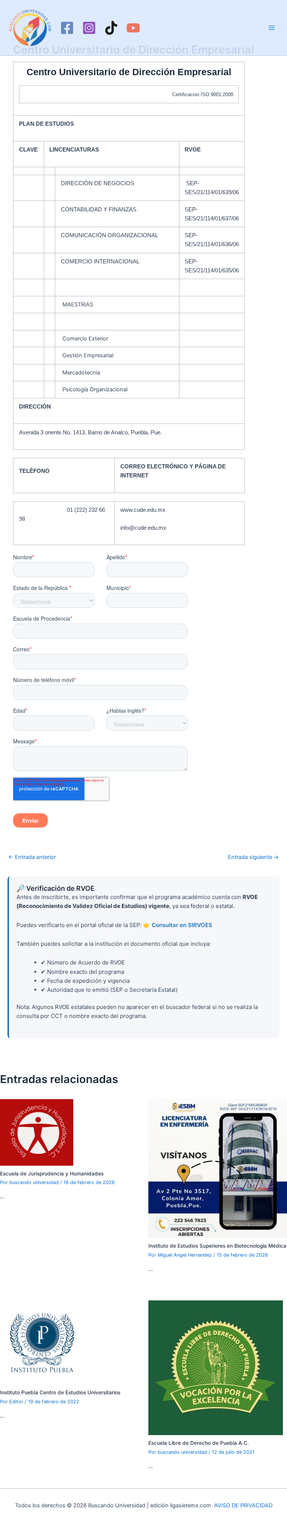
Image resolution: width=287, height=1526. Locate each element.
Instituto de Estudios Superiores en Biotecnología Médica (217, 1246)
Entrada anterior (32, 857)
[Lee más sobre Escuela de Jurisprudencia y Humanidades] (36, 1132)
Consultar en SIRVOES (182, 925)
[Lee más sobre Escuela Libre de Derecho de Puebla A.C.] (215, 1367)
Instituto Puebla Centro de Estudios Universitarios (60, 1392)
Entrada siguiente (253, 857)
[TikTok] (111, 28)
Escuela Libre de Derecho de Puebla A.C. (198, 1443)
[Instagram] (89, 28)
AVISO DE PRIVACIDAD (243, 1505)
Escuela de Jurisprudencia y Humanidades (52, 1174)
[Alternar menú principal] (272, 28)
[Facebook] (67, 28)
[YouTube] (133, 28)
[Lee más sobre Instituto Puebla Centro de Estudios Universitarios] (42, 1342)
